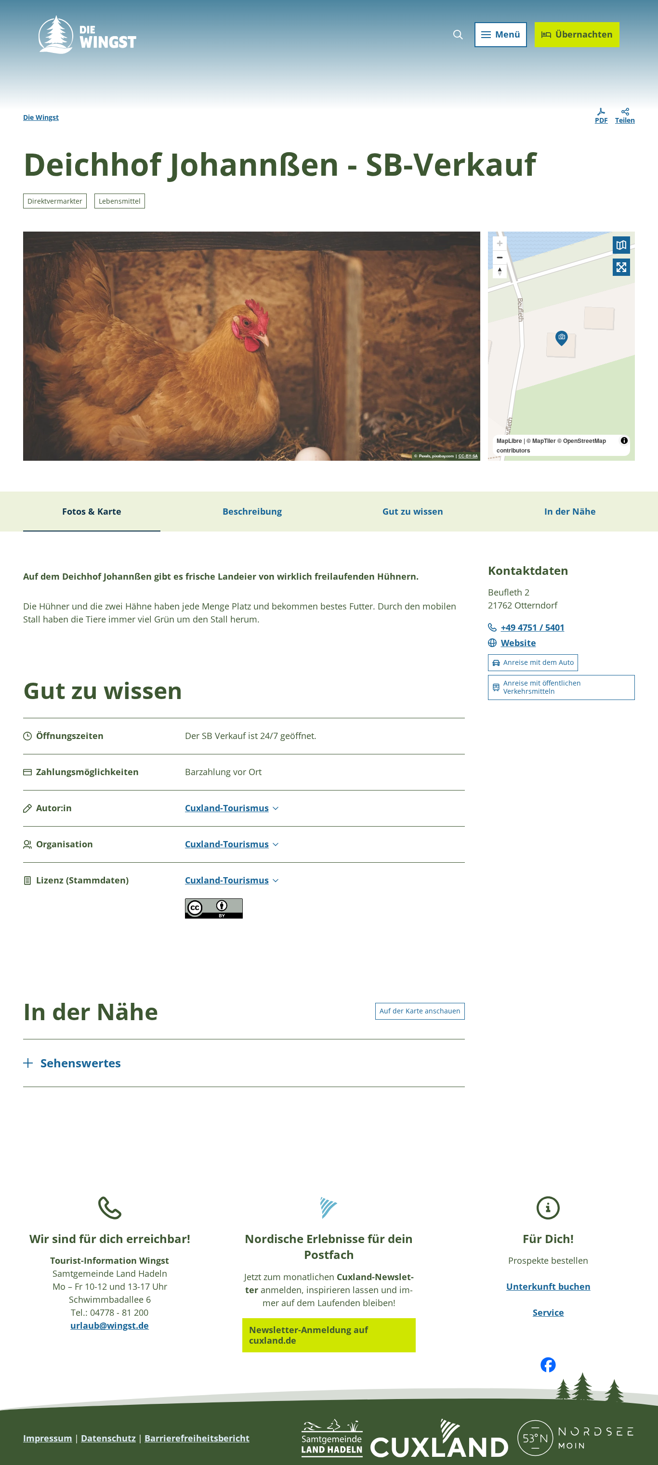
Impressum (47, 1438)
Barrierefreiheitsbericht (197, 1438)
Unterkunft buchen (548, 1286)
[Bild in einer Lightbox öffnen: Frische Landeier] (251, 346)
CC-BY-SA (468, 456)
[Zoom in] (500, 243)
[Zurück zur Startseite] (87, 34)
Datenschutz (108, 1438)
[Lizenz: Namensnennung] (214, 915)
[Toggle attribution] (624, 440)
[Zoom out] (500, 257)
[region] (561, 346)
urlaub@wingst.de (109, 1325)
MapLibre (509, 440)
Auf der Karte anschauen (420, 1010)
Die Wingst (41, 117)
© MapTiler (541, 440)
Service (548, 1312)
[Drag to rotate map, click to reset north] (500, 271)
